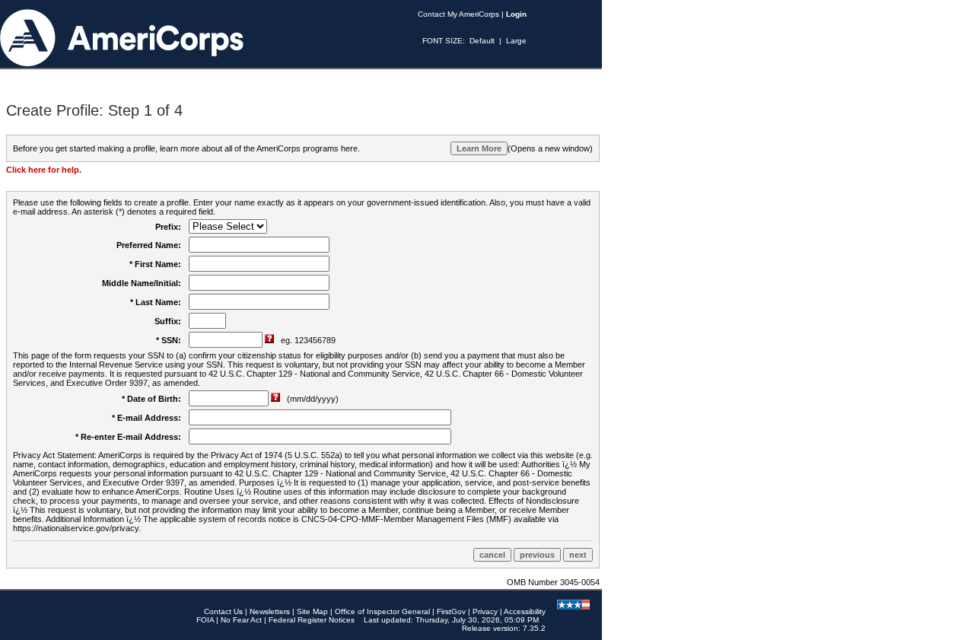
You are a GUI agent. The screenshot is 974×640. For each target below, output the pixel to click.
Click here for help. (43, 169)
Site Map (312, 611)
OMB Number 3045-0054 (553, 582)
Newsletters (270, 611)
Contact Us (223, 611)
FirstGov (451, 611)
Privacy (485, 611)
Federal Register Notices (312, 620)
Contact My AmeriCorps (458, 14)
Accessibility (525, 611)
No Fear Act (241, 620)
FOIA (205, 620)
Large (516, 41)
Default (482, 41)
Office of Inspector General (382, 611)
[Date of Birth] (276, 398)
